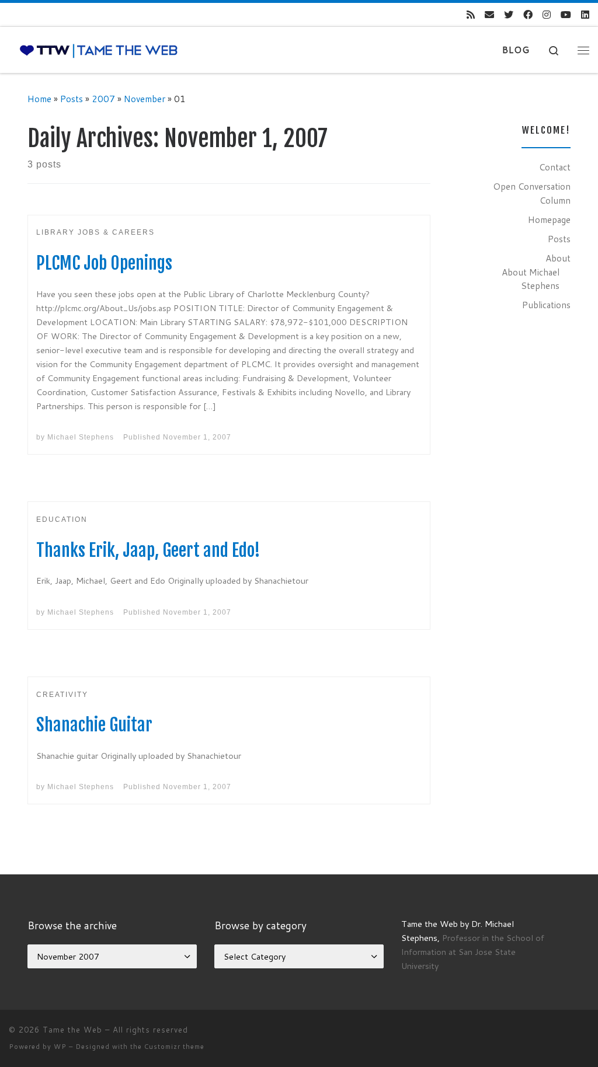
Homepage (549, 219)
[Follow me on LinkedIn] (585, 15)
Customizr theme (174, 1046)
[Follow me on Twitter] (508, 15)
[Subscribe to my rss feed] (471, 15)
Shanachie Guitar (94, 724)
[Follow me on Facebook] (528, 15)
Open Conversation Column (532, 193)
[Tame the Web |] (99, 50)
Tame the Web (72, 1029)
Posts (71, 98)
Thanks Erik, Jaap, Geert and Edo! (148, 550)
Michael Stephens (80, 437)
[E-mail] (489, 15)
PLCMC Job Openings (104, 263)
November (144, 98)
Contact (555, 167)
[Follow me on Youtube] (566, 15)
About (558, 258)
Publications (546, 304)
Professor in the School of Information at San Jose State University (472, 952)
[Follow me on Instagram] (547, 15)
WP (60, 1046)
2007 (103, 98)
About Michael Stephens (530, 279)
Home (39, 98)
